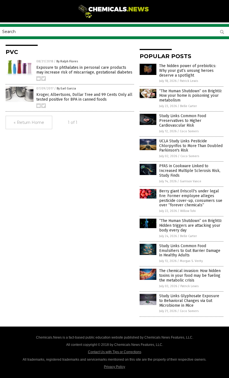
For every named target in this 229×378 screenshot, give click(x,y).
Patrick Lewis (189, 81)
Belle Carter (188, 106)
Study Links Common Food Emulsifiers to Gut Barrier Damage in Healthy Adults (189, 251)
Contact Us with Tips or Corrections (114, 352)
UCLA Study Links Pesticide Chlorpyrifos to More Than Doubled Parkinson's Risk (191, 146)
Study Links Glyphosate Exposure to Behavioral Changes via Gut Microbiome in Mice (189, 301)
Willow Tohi (188, 211)
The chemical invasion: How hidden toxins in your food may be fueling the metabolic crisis (190, 275)
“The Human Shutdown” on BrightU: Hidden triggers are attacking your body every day (190, 225)
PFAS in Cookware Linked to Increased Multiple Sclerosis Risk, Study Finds (189, 171)
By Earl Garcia (66, 88)
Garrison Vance (190, 181)
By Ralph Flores (67, 61)
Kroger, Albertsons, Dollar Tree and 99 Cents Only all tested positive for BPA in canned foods (84, 97)
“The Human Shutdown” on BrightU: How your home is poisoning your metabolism (190, 96)
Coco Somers (189, 131)
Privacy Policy (114, 367)
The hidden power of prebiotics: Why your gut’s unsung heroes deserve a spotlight (187, 70)
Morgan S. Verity (191, 261)
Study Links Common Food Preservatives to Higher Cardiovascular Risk (182, 121)
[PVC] (114, 18)
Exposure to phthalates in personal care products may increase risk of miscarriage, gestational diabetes (84, 70)
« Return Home (29, 122)
